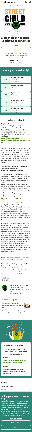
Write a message (15, 293)
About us (28, 6)
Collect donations (20, 6)
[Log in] (30, 2)
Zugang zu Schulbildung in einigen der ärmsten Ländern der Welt (13, 305)
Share (16, 46)
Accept (16, 427)
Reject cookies (16, 422)
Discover (12, 6)
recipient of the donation (13, 55)
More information (16, 419)
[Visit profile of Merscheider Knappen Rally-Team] (16, 25)
